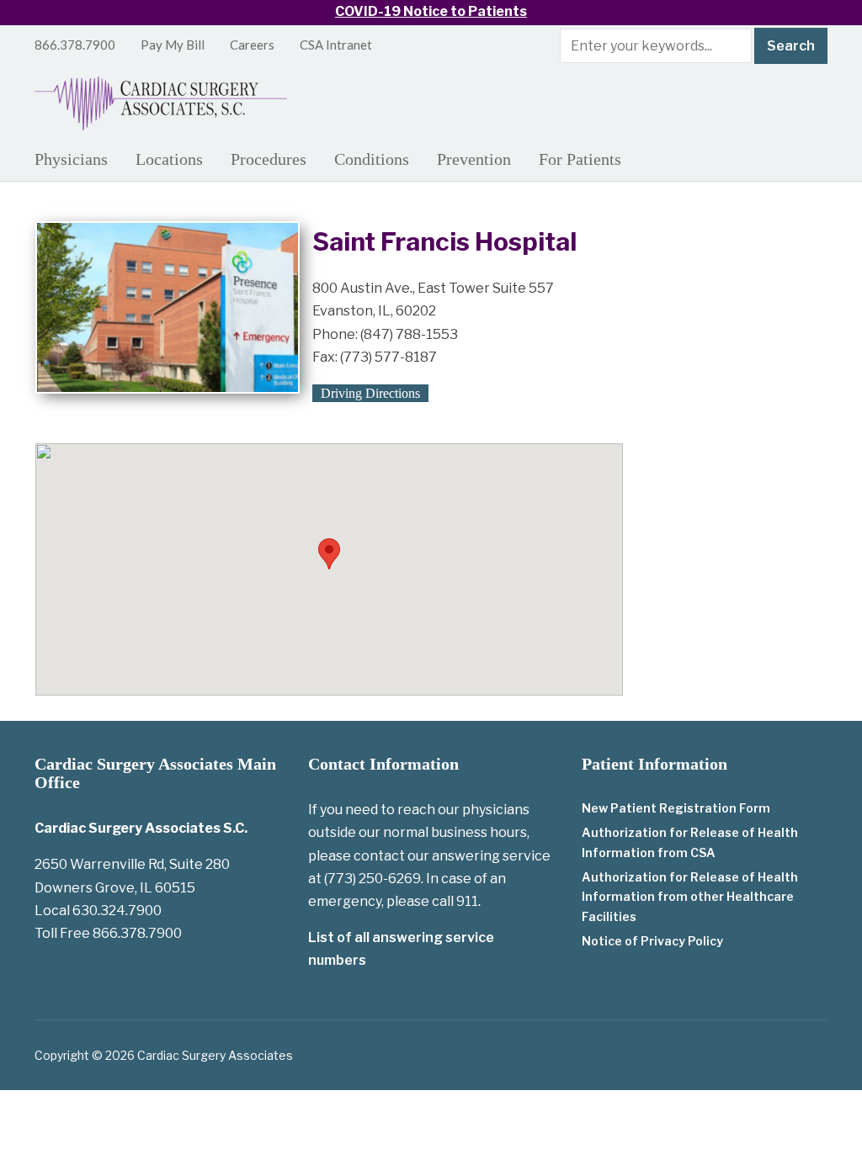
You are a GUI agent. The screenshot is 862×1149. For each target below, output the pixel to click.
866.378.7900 (75, 44)
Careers (252, 44)
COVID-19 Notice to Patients (431, 11)
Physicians (71, 159)
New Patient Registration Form (676, 808)
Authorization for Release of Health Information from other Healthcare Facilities (690, 897)
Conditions (371, 159)
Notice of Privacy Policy (652, 941)
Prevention (474, 159)
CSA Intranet (336, 44)
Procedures (268, 159)
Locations (169, 159)
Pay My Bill (173, 44)
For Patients (580, 159)
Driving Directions (370, 393)
